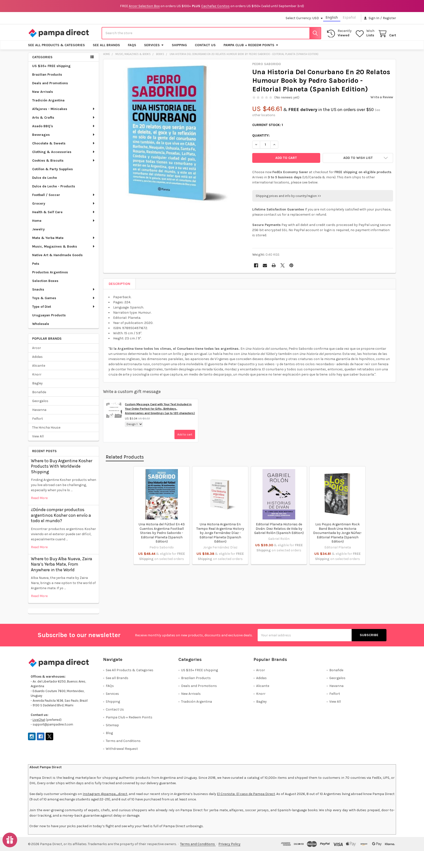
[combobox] (211, 33)
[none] (176, 132)
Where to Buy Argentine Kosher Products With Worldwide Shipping (61, 466)
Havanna (39, 410)
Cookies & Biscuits (48, 160)
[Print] (274, 265)
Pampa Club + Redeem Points (249, 45)
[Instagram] (32, 736)
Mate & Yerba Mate (48, 238)
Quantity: (261, 135)
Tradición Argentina (48, 100)
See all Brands (106, 45)
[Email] (265, 265)
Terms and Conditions (123, 741)
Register (389, 18)
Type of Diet (41, 307)
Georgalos (40, 401)
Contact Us (205, 45)
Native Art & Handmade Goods (57, 255)
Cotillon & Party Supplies (52, 169)
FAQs (132, 45)
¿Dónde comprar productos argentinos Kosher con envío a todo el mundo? (61, 515)
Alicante (38, 365)
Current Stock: (267, 125)
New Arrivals (42, 92)
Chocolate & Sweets (49, 143)
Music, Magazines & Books (54, 246)
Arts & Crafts (43, 117)
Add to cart (184, 434)
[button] (358, 158)
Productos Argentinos (50, 272)
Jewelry (38, 229)
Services (152, 45)
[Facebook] (256, 265)
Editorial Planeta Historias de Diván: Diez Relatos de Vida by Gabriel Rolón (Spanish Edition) (279, 528)
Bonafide (39, 392)
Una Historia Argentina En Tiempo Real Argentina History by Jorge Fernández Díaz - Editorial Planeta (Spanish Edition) (220, 533)
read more (39, 498)
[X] (282, 265)
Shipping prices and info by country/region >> (288, 196)
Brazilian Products (47, 74)
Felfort (37, 419)
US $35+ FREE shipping (51, 66)
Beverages (41, 135)
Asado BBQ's (42, 126)
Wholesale (40, 324)
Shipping (179, 45)
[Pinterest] (291, 265)
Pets (35, 264)
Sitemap (112, 725)
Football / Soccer (46, 195)
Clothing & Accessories (51, 152)
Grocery (38, 203)
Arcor (36, 348)
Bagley (37, 383)
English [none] (332, 17)
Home (36, 221)
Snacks (38, 289)
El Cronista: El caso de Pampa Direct (246, 794)
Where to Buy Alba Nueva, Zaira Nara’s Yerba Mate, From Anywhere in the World (61, 564)
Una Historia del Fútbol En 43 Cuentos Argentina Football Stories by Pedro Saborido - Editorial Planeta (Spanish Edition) (162, 533)
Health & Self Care (47, 212)
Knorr (36, 374)
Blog (109, 733)
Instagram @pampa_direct (105, 794)
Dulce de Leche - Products (53, 186)
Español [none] (349, 17)
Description (119, 284)
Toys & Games (44, 298)
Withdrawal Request (122, 749)
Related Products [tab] (125, 457)
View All (38, 436)
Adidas (37, 357)
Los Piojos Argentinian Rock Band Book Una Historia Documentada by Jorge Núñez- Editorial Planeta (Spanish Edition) (337, 533)
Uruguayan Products (49, 315)
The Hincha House (46, 427)
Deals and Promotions (50, 83)
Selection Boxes (45, 281)
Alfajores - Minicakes (49, 109)
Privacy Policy (229, 844)
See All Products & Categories (56, 45)
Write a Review (382, 97)
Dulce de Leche (44, 178)
